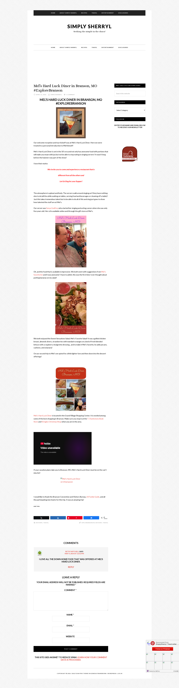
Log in (119, 673)
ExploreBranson (88, 522)
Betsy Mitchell (72, 551)
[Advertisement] (89, 69)
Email (70, 625)
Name (70, 614)
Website (70, 636)
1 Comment (70, 94)
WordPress (112, 673)
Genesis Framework (98, 673)
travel (105, 522)
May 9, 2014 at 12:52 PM (74, 553)
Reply (71, 567)
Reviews (39, 522)
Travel (46, 522)
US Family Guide (92, 497)
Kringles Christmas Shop (51, 422)
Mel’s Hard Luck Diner (43, 415)
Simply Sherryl (89, 26)
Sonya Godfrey (52, 208)
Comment (70, 590)
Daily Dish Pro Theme (80, 673)
